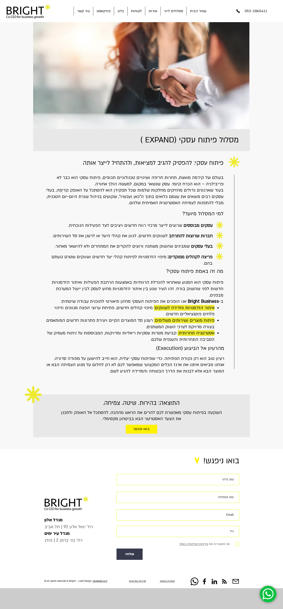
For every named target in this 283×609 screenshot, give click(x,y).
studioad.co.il (99, 581)
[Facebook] (204, 581)
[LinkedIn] (214, 581)
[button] (173, 11)
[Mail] (235, 581)
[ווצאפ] (194, 581)
